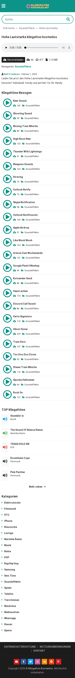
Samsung (9, 569)
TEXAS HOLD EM (19, 444)
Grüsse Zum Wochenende (28, 253)
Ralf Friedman (12, 74)
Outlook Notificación (25, 215)
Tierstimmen (11, 600)
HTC (6, 514)
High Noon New (22, 138)
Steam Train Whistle (25, 367)
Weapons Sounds (23, 164)
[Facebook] (23, 661)
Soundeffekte (27, 28)
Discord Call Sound (24, 303)
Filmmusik (15, 461)
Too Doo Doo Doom (24, 354)
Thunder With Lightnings (27, 151)
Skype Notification (24, 202)
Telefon (8, 594)
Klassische (10, 527)
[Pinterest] (58, 661)
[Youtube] (16, 661)
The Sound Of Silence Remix (26, 429)
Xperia (8, 630)
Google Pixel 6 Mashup (26, 265)
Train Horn (19, 341)
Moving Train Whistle (25, 126)
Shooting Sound (22, 113)
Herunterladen (15, 59)
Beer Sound (20, 100)
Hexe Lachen (20, 291)
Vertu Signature (22, 316)
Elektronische (12, 502)
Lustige (8, 533)
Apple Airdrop (21, 227)
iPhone (8, 521)
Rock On (18, 392)
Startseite (9, 28)
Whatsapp (10, 618)
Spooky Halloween (23, 379)
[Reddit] (51, 661)
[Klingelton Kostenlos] (38, 6)
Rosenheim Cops (20, 458)
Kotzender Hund (22, 278)
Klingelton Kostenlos (40, 668)
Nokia (7, 551)
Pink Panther (17, 472)
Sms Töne (10, 575)
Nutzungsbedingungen (55, 646)
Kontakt (39, 650)
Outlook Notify (21, 189)
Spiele (7, 587)
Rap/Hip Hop (11, 563)
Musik (13, 419)
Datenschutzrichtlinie (20, 646)
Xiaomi (8, 624)
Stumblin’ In (17, 415)
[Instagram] (37, 661)
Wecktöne (10, 606)
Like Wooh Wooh (22, 240)
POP (12, 447)
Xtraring (18, 176)
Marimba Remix (17, 433)
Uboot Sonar (20, 329)
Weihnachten (11, 612)
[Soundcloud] (44, 661)
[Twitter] (30, 661)
